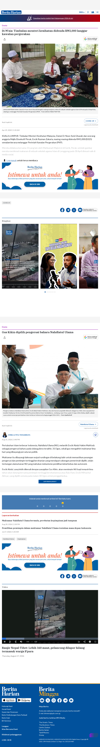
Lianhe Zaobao (44, 727)
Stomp (41, 735)
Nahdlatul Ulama (8, 539)
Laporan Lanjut (50, 481)
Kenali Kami (6, 709)
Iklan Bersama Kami (10, 729)
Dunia (4, 25)
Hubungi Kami (7, 706)
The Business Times (47, 725)
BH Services (6, 721)
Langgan (5, 726)
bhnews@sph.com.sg (52, 713)
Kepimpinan (21, 539)
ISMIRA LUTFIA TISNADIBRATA (19, 435)
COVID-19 (6, 203)
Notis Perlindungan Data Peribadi (14, 715)
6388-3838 (6, 740)
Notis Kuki (6, 718)
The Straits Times (46, 722)
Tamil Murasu (44, 732)
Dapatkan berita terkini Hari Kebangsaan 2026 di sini (53, 18)
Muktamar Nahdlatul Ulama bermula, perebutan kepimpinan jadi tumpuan (39, 520)
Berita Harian (44, 730)
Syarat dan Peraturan (10, 712)
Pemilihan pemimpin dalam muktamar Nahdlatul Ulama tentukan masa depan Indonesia (46, 528)
